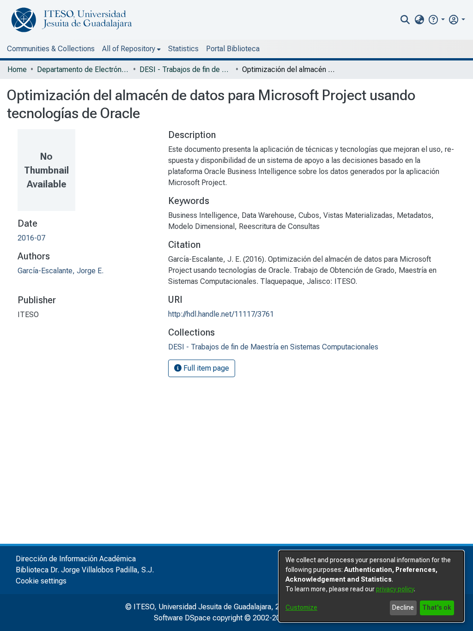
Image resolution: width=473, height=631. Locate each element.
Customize (301, 607)
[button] (436, 19)
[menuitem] (419, 19)
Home (17, 69)
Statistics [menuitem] (183, 48)
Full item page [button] (205, 368)
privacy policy (395, 589)
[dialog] (371, 586)
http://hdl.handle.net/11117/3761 (221, 314)
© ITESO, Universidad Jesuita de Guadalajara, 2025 (208, 606)
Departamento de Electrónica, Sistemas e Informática (83, 69)
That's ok (436, 607)
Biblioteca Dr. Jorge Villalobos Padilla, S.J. (85, 569)
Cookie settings (41, 581)
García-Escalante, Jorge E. (60, 270)
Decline (403, 607)
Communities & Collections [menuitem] (51, 48)
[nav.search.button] (405, 19)
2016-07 (31, 238)
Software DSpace (182, 617)
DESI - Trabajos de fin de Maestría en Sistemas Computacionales (185, 69)
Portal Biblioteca (233, 48)
